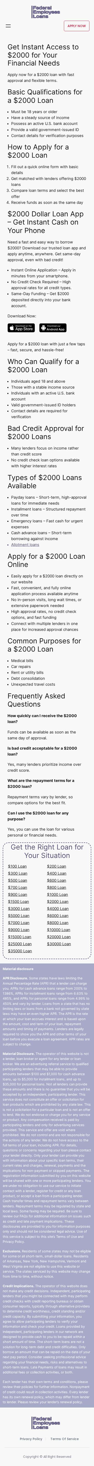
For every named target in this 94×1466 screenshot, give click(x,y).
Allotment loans (25, 544)
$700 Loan (17, 887)
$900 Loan (17, 894)
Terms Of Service (64, 1439)
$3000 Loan (19, 908)
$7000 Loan (18, 922)
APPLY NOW (77, 26)
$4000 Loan (58, 908)
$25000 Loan (20, 944)
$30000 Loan (59, 944)
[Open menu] (8, 26)
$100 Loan (17, 866)
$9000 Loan (18, 930)
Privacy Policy (31, 1439)
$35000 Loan (20, 951)
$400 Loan (56, 873)
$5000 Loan (18, 915)
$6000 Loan (57, 915)
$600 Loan (56, 880)
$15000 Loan (19, 937)
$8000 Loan (57, 922)
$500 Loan (17, 880)
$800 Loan (56, 887)
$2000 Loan (57, 901)
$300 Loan (17, 873)
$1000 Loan (57, 894)
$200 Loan (56, 866)
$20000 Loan (59, 937)
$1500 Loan (18, 901)
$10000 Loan (58, 930)
